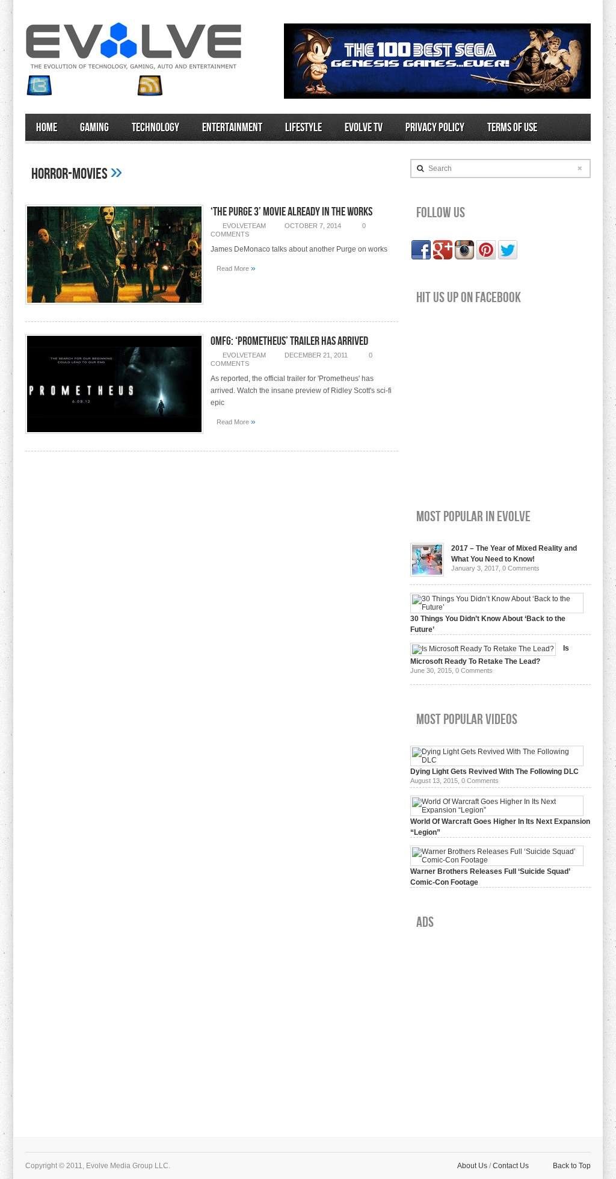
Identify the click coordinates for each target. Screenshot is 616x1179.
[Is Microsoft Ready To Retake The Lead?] (483, 649)
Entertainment (232, 127)
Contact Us (511, 1166)
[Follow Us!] (39, 85)
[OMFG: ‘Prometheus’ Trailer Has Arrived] (114, 437)
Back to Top (572, 1166)
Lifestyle (303, 127)
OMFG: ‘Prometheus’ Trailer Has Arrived (289, 341)
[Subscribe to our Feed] (149, 85)
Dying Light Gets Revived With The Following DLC (494, 771)
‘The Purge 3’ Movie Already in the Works (291, 212)
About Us (472, 1166)
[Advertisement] (500, 1023)
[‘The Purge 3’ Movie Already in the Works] (114, 308)
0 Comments (521, 568)
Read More (236, 268)
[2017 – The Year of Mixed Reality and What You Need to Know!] (427, 574)
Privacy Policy (434, 127)
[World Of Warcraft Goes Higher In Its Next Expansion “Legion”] (497, 810)
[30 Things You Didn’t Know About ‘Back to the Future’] (497, 607)
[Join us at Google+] (122, 85)
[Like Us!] (66, 85)
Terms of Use (512, 127)
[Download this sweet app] (177, 85)
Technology (155, 127)
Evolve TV (364, 127)
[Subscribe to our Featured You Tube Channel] (94, 85)
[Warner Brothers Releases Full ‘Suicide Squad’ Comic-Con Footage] (497, 860)
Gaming (94, 127)
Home (46, 127)
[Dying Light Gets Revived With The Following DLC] (497, 760)
